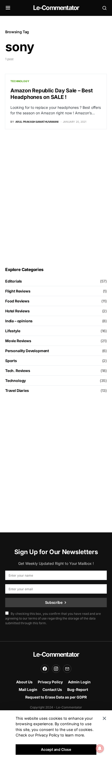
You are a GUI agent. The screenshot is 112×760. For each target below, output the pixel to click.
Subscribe (54, 602)
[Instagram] (56, 668)
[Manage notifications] (100, 748)
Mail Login (28, 689)
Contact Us (52, 689)
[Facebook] (45, 668)
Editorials (13, 281)
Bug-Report (77, 689)
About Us (24, 682)
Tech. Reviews (17, 370)
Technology (19, 81)
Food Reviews (17, 301)
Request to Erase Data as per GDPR (56, 697)
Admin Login (79, 682)
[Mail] (67, 668)
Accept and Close (56, 749)
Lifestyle (12, 331)
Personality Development (27, 350)
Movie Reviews (18, 341)
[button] (8, 8)
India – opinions (19, 321)
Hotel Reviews (17, 311)
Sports (11, 360)
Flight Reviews (17, 291)
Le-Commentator (56, 8)
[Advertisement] (56, 198)
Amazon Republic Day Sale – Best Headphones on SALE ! (51, 93)
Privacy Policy (50, 682)
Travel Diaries (17, 390)
